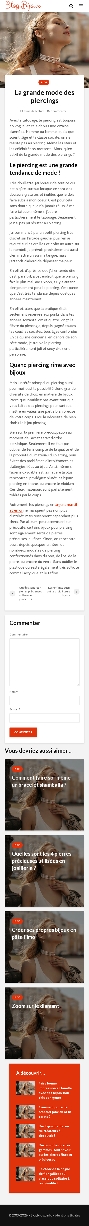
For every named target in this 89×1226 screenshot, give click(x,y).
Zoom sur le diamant (35, 1006)
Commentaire (18, 634)
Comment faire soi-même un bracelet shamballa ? (41, 781)
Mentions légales (67, 1215)
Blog (44, 82)
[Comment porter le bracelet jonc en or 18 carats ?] (25, 1111)
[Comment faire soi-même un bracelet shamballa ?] (44, 794)
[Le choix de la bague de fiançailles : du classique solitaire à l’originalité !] (25, 1173)
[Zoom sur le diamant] (44, 1023)
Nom (13, 691)
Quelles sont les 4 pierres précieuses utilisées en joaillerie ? (41, 860)
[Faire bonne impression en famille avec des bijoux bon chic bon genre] (25, 1087)
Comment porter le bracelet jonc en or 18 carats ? (55, 1112)
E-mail (14, 709)
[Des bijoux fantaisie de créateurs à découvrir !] (25, 1130)
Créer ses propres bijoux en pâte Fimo (44, 933)
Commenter (58, 111)
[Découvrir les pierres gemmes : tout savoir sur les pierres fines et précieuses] (25, 1149)
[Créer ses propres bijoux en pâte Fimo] (44, 946)
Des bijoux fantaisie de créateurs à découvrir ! (54, 1131)
